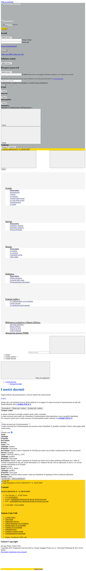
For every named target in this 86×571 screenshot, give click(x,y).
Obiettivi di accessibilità (13, 527)
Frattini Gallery (10, 357)
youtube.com (6, 432)
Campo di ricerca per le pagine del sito (14, 352)
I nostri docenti (10, 382)
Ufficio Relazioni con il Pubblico (17, 523)
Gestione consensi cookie (14, 531)
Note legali (9, 519)
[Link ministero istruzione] (11, 4)
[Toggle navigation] (18, 159)
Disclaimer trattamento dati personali (14, 552)
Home (7, 355)
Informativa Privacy (12, 521)
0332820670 (13, 497)
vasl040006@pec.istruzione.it (29, 501)
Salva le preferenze (18, 479)
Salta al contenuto (7, 2)
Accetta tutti (35, 408)
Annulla (4, 147)
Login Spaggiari (58, 79)
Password (25, 42)
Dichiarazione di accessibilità (15, 525)
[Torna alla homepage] (43, 149)
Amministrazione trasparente (15, 533)
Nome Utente (27, 40)
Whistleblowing (11, 529)
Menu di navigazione (42, 378)
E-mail (24, 74)
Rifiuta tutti (19, 408)
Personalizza (6, 408)
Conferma (12, 147)
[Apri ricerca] (67, 159)
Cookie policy (10, 517)
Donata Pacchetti (16, 384)
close (3, 169)
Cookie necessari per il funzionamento (14, 424)
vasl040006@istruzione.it (28, 499)
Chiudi (4, 91)
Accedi (4, 29)
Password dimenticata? (9, 46)
